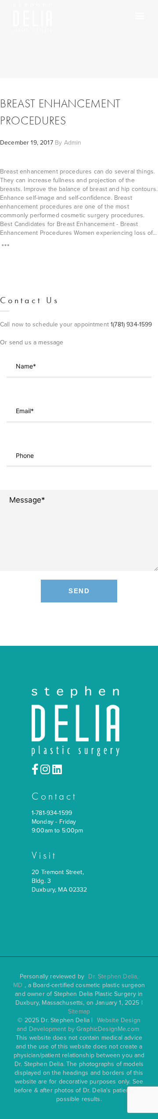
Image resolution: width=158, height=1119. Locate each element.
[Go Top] (141, 1099)
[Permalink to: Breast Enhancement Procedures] (11, 170)
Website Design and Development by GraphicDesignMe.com (78, 1024)
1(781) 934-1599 (131, 324)
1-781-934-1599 (52, 813)
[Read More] (5, 246)
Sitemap (79, 1011)
